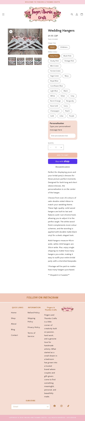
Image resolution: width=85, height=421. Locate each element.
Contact (14, 335)
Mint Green (54, 66)
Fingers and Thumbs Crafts (35, 417)
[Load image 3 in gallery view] (29, 61)
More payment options (63, 166)
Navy (67, 76)
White (52, 96)
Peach (67, 111)
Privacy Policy (34, 327)
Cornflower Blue (56, 86)
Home (13, 313)
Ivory (66, 106)
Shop (13, 318)
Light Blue (54, 91)
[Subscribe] (47, 406)
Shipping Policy (31, 320)
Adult (52, 47)
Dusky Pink (54, 61)
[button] (72, 14)
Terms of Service (31, 334)
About (13, 324)
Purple (71, 116)
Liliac (62, 116)
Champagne (54, 111)
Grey (72, 96)
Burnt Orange (55, 101)
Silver (63, 96)
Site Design (71, 417)
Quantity (51, 143)
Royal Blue (54, 81)
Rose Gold (54, 106)
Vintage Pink (69, 61)
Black (66, 91)
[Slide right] (39, 61)
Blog (13, 330)
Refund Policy (34, 313)
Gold (52, 116)
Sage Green (54, 76)
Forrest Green (55, 71)
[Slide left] (11, 61)
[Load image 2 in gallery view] (20, 61)
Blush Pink (67, 56)
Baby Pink (54, 56)
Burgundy (70, 101)
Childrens (64, 47)
